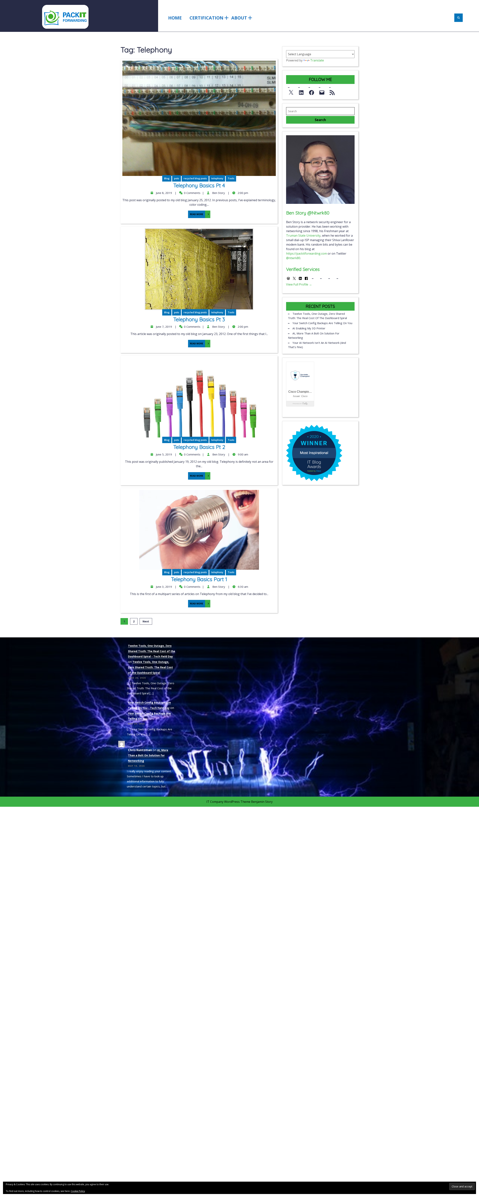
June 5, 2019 (163, 454)
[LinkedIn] (301, 92)
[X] (291, 92)
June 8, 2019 (163, 193)
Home (175, 18)
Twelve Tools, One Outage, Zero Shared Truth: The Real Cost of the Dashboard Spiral (317, 316)
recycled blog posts (195, 178)
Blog (167, 178)
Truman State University (303, 235)
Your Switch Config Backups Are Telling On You (322, 323)
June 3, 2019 (163, 586)
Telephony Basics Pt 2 (199, 447)
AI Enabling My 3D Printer (308, 328)
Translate (317, 60)
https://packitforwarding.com (306, 253)
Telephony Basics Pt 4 (199, 185)
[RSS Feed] (332, 92)
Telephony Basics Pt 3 (199, 319)
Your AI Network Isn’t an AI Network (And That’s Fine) (317, 345)
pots (176, 178)
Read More (195, 213)
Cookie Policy (78, 1191)
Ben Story (218, 193)
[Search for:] (320, 111)
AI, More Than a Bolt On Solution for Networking (313, 335)
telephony (217, 178)
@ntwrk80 (293, 258)
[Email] (322, 92)
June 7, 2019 (163, 326)
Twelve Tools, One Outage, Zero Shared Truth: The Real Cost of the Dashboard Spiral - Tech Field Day (151, 651)
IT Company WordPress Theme (228, 802)
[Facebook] (312, 92)
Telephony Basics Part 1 (199, 579)
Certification (206, 18)
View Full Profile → (299, 284)
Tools (231, 178)
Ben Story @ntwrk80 (307, 213)
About (239, 18)
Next (146, 621)
